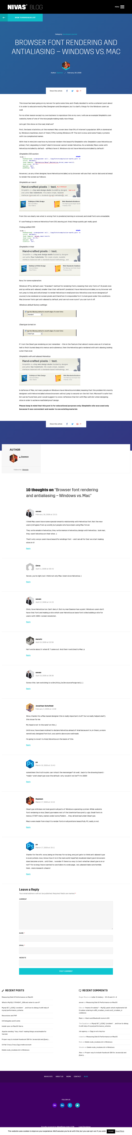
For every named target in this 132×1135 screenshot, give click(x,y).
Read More (120, 1131)
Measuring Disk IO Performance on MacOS (17, 997)
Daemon (39, 799)
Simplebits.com (104, 115)
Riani (80, 1018)
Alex (80, 1053)
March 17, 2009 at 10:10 (45, 802)
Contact (77, 1076)
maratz (39, 639)
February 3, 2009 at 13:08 (46, 709)
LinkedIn (54, 1105)
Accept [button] (111, 1131)
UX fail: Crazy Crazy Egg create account (16, 1045)
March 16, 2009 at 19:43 (45, 765)
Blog (86, 1076)
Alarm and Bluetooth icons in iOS (97, 1018)
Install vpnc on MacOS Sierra (12, 1026)
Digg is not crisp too (97, 1031)
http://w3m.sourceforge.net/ (68, 683)
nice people (48, 119)
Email (22, 945)
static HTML (66, 1127)
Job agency (83, 1031)
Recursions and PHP (9, 1016)
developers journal (70, 34)
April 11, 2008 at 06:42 (45, 569)
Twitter (77, 1105)
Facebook (70, 1105)
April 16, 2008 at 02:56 (45, 642)
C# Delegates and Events (11, 1021)
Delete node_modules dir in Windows (15, 1050)
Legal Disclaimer (85, 1127)
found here (32, 397)
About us (59, 1076)
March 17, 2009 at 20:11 (45, 848)
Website (25, 470)
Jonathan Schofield (44, 706)
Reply (28, 549)
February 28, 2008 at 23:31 (46, 515)
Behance (62, 1105)
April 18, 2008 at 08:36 (45, 676)
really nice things (66, 119)
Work (68, 1076)
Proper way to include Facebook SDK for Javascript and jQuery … (26, 1039)
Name (22, 933)
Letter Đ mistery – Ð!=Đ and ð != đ (104, 997)
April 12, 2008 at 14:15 (45, 602)
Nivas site (48, 1076)
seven (38, 512)
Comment (23, 899)
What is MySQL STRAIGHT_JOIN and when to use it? (21, 1002)
